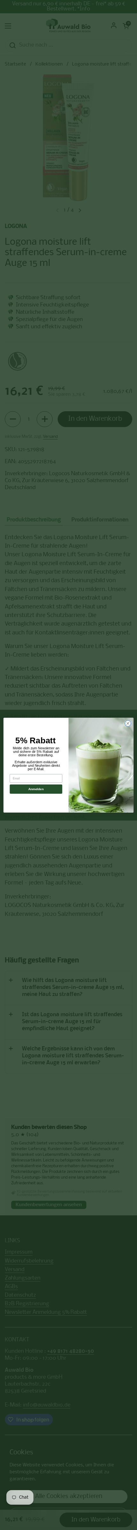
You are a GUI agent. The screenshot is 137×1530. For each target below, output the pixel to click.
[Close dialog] (128, 723)
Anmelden (35, 789)
